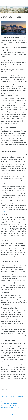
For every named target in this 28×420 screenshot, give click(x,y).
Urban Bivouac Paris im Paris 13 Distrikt (11, 407)
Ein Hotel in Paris (6, 412)
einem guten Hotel (5, 211)
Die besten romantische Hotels (9, 403)
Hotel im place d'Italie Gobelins (9, 405)
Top (13, 414)
